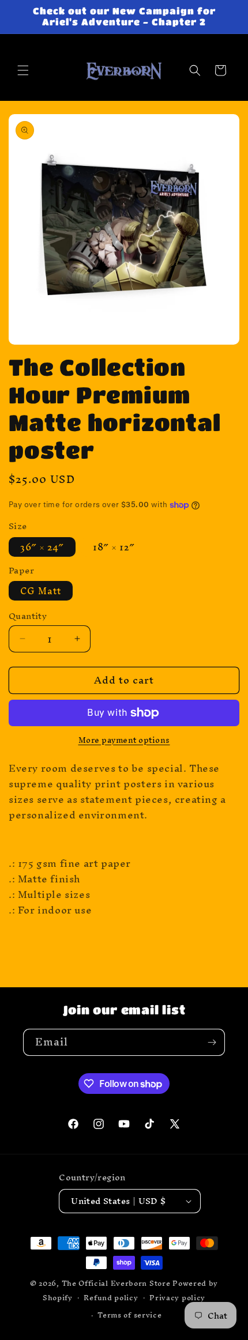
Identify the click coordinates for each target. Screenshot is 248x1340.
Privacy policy (177, 1297)
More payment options (124, 740)
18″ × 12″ (114, 547)
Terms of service (129, 1315)
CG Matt (40, 591)
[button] (23, 70)
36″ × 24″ (42, 547)
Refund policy (111, 1297)
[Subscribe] (211, 1042)
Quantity (28, 616)
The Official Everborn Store (116, 1283)
